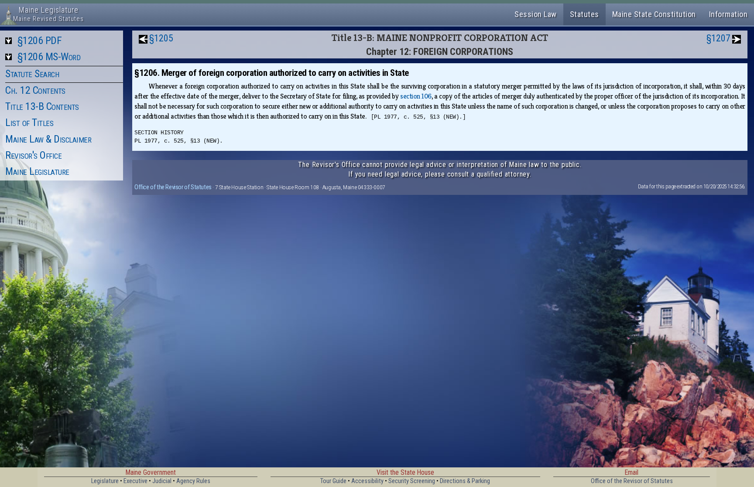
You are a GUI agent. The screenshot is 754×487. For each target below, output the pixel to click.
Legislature (105, 481)
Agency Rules (193, 481)
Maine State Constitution (654, 14)
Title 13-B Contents (42, 106)
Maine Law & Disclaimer (48, 139)
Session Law (535, 14)
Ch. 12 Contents (35, 90)
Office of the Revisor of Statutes (173, 187)
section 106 (416, 96)
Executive (135, 481)
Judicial (161, 481)
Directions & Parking (465, 481)
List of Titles (29, 122)
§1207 (718, 38)
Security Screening (411, 481)
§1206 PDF (39, 40)
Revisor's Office (33, 155)
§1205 (161, 38)
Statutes (584, 14)
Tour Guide (333, 481)
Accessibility (367, 481)
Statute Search (32, 74)
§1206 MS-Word (49, 57)
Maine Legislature (37, 171)
